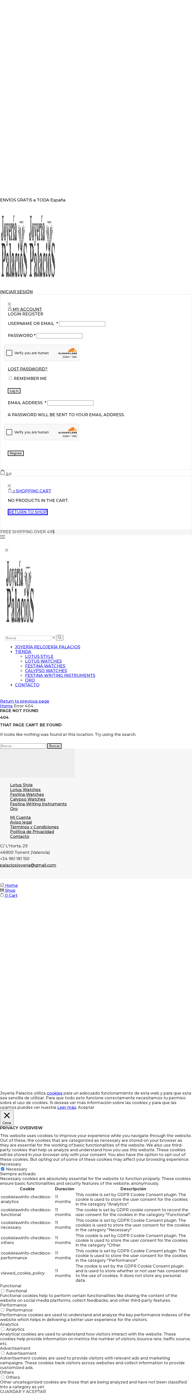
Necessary (16, 1169)
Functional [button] (10, 1286)
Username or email (33, 323)
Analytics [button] (9, 1324)
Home (6, 706)
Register (16, 453)
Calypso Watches (46, 670)
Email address (27, 402)
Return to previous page (24, 701)
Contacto (27, 685)
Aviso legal (21, 822)
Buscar (54, 746)
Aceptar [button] (86, 1107)
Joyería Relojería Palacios (47, 647)
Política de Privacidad (32, 831)
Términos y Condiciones (34, 827)
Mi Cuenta (20, 817)
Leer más (66, 1107)
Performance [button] (13, 1305)
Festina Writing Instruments (60, 675)
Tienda (23, 651)
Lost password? (28, 369)
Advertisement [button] (15, 1348)
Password (22, 335)
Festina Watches (45, 666)
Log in (14, 391)
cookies (54, 1093)
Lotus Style (39, 656)
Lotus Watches (43, 661)
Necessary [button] (10, 1164)
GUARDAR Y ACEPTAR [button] (23, 1391)
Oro (30, 680)
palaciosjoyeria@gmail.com (28, 865)
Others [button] (7, 1372)
